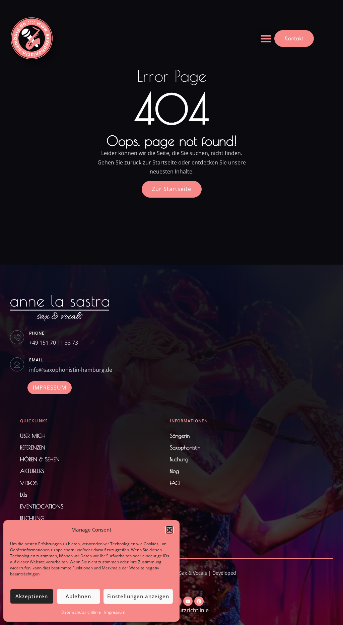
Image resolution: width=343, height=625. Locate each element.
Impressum (114, 612)
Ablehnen (78, 596)
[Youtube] (188, 601)
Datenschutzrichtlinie (81, 612)
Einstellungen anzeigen (138, 596)
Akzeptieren (31, 596)
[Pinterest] (199, 601)
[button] (169, 530)
